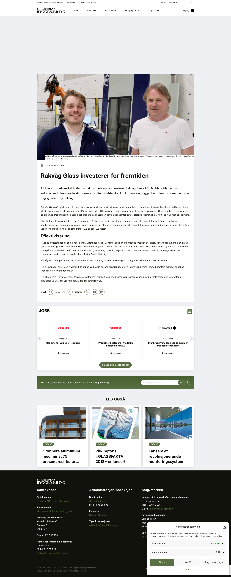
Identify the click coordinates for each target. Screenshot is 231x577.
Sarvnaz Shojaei (97, 515)
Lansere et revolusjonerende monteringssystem (166, 456)
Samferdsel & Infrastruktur (81, 2)
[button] (224, 526)
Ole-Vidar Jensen (98, 501)
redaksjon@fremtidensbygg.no (53, 501)
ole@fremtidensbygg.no (162, 508)
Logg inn (153, 10)
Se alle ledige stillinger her (115, 364)
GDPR (188, 569)
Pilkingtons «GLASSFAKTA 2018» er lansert (111, 456)
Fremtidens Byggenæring (50, 2)
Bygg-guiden (133, 10)
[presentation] (39, 338)
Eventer (92, 10)
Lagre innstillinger (214, 562)
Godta (162, 562)
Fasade (48, 444)
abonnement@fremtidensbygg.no (54, 511)
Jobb (77, 10)
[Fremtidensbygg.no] (51, 12)
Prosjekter (111, 10)
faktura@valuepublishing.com (52, 553)
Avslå (188, 562)
